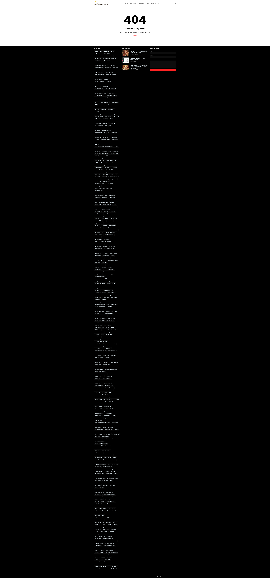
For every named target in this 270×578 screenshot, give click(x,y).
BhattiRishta (105, 118)
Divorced (96, 141)
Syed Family (101, 487)
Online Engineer (109, 334)
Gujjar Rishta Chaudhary (100, 199)
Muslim (114, 322)
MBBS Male (97, 313)
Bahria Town (114, 70)
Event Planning (108, 167)
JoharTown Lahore (109, 213)
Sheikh (116, 478)
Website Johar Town (104, 531)
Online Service (98, 355)
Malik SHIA (97, 267)
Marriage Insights (108, 288)
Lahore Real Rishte (98, 239)
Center (106, 125)
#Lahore (96, 51)
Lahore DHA (97, 225)
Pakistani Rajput (108, 376)
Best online (97, 102)
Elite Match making (110, 155)
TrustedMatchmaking (99, 522)
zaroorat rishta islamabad (100, 568)
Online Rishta (108, 348)
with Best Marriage (109, 550)
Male (107, 264)
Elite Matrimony (107, 158)
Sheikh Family (98, 480)
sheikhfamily (105, 480)
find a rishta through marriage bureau (110, 176)
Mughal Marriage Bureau (100, 320)
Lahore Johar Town (99, 227)
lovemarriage (104, 262)
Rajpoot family (107, 415)
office (113, 332)
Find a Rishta (97, 176)
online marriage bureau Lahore (101, 339)
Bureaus (112, 121)
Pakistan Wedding (99, 362)
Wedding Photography (99, 541)
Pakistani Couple (106, 364)
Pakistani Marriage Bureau (100, 371)
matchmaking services (100, 306)
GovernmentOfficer (99, 195)
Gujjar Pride (104, 197)
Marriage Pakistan (98, 290)
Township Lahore (111, 503)
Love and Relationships (113, 260)
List (101, 260)
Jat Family (106, 211)
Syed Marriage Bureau (99, 492)
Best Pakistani (115, 102)
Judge (116, 213)
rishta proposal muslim (100, 441)
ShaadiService (109, 473)
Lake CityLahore (98, 255)
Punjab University (106, 411)
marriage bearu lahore (109, 269)
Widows (102, 550)
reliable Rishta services (99, 431)
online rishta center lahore (100, 350)
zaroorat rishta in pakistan (100, 566)
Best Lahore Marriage (99, 83)
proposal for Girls (107, 406)
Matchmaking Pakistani (112, 304)
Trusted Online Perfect (99, 520)
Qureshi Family (109, 413)
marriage (110, 267)
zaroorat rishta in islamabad (112, 564)
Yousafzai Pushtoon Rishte (111, 552)
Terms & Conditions (166, 576)
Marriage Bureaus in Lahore (112, 281)
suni (95, 485)
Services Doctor (98, 459)
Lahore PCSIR (114, 237)
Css (108, 132)
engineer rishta (98, 165)
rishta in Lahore (115, 434)
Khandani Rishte (98, 220)
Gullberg (114, 204)
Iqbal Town (97, 209)
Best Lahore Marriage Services (112, 83)
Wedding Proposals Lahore (110, 543)
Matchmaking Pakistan (100, 304)
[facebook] (171, 3)
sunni (99, 485)
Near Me (107, 327)
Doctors (116, 146)
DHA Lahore (105, 137)
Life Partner (97, 260)
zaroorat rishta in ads (99, 564)
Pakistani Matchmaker (113, 373)
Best (115, 77)
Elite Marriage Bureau (99, 155)
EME (116, 160)
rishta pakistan (105, 436)
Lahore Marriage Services (112, 230)
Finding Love (106, 181)
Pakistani (106, 362)
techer (101, 499)
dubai (104, 148)
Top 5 (109, 499)
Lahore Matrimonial (99, 232)
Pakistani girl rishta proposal (111, 369)
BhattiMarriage (98, 118)
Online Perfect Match (99, 348)
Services (114, 457)
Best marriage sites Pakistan (101, 93)
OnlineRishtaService (99, 357)
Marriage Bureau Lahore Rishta (101, 278)
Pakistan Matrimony (111, 360)
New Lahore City (106, 329)
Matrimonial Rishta (99, 309)
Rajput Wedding (98, 425)
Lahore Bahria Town (113, 223)
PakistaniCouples (111, 380)
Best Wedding (111, 109)
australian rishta (98, 70)
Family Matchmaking (108, 172)
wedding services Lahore (109, 545)
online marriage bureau (108, 336)
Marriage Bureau (98, 274)
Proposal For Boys (98, 406)
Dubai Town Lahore (111, 148)
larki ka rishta (106, 255)
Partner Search (98, 390)
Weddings (114, 547)
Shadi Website (110, 478)
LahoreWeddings (98, 253)
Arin (111, 63)
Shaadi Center (98, 462)
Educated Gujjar (114, 153)
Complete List (97, 130)
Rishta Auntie (114, 431)
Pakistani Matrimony (99, 376)
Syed (96, 487)
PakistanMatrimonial (108, 383)
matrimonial (109, 306)
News (112, 329)
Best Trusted (103, 109)
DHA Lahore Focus (113, 137)
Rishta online (97, 436)
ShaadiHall (113, 471)
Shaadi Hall (105, 462)
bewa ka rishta (108, 116)
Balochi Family (98, 77)
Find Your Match (98, 181)
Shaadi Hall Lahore (114, 462)
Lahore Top (105, 246)
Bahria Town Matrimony (111, 74)
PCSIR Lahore (110, 390)
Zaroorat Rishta (107, 559)
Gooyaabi (120, 576)
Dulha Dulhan (97, 151)
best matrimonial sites (99, 100)
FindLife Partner (109, 183)
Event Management (99, 167)
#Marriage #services (104, 51)
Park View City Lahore (99, 387)
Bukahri (111, 118)
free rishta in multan (112, 186)
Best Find (106, 79)
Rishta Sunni (97, 450)
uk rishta (96, 524)
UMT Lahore (102, 524)
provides (112, 408)
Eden (109, 151)
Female (111, 174)
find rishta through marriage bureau (109, 179)
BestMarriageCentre (99, 116)
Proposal (109, 404)
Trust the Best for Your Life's (100, 506)
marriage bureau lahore (100, 276)
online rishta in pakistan (100, 353)
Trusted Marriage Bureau (100, 510)
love (105, 260)
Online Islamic (98, 336)
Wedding (97, 534)
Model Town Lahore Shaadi (100, 315)
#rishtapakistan (98, 53)
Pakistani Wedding (114, 362)
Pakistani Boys (98, 364)
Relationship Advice (99, 429)
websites (112, 531)
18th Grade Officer (98, 56)
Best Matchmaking (99, 95)
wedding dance (98, 536)
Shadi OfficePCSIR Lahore (100, 478)
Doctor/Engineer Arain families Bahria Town (104, 146)
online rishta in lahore (112, 350)
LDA (102, 257)
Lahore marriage (114, 227)
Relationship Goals (109, 429)
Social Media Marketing (111, 483)
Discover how (115, 139)
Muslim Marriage (98, 325)
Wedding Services (98, 545)
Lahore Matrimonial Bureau (110, 232)
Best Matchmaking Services (111, 95)
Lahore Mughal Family (109, 234)
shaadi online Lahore (107, 466)
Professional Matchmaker (100, 404)
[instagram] (175, 3)
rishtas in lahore (108, 452)
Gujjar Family (112, 195)
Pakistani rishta (98, 378)
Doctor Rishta (97, 144)
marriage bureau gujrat (109, 274)
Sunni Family (105, 485)
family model (97, 174)
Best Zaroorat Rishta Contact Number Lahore (137, 59)
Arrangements (108, 67)
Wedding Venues (98, 547)
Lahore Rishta (107, 239)
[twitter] (173, 3)
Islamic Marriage (98, 211)
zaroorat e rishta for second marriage (103, 557)
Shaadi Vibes (106, 471)
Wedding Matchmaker (108, 538)
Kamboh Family (104, 218)
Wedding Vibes (107, 547)
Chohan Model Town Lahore (110, 128)
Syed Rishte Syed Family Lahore (108, 494)
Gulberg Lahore (98, 204)
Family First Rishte (110, 169)
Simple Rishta (98, 483)
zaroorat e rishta (98, 554)
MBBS (116, 311)
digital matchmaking (105, 139)
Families (115, 167)
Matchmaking (105, 299)
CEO (110, 125)
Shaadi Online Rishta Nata (100, 469)
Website (96, 531)
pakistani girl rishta (99, 369)
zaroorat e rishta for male (109, 554)
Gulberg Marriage (107, 204)
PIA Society (116, 399)
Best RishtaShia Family (99, 107)
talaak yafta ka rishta (99, 496)
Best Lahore (108, 81)
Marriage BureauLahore (100, 281)
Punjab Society (98, 411)
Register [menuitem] (141, 3)
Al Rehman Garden (108, 56)
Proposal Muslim (98, 408)
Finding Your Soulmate (99, 183)
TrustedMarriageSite (110, 520)
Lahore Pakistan (106, 237)
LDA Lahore (107, 257)
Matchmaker (97, 299)
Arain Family (107, 60)
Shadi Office (104, 476)
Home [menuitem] (126, 3)
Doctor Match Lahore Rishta (111, 141)
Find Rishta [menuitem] (133, 3)
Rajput (113, 415)
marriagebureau (98, 297)
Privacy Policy (157, 576)
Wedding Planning (99, 543)
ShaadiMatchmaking (99, 473)
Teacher (96, 499)
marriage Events (98, 285)
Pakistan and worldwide (100, 360)
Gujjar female (97, 197)
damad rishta (114, 132)
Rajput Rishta (115, 422)
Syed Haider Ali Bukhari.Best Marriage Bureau (104, 489)
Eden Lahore (115, 151)
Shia (111, 480)
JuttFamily (97, 218)
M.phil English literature (99, 264)
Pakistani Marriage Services (100, 373)
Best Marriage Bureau (99, 88)
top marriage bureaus (99, 501)
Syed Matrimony (109, 492)
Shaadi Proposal (98, 471)
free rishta (104, 186)
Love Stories (97, 262)
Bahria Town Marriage (99, 74)
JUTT (96, 216)
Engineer (114, 162)
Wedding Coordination (106, 534)
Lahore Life (107, 227)
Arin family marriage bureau (101, 65)
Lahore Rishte (108, 244)
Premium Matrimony (99, 401)
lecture (113, 257)
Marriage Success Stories (112, 295)
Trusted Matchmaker (110, 513)
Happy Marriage (107, 206)
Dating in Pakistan (103, 135)
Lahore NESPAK (98, 237)
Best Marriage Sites (108, 90)
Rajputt (104, 427)
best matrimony (109, 100)
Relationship (110, 427)
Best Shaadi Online (110, 107)
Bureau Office (105, 121)
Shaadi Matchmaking (113, 464)
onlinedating (113, 355)
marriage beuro (110, 271)
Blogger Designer (107, 576)
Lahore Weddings (111, 248)
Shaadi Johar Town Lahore (100, 464)
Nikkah (116, 329)
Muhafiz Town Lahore (106, 322)
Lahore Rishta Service (99, 244)
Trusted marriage (111, 508)
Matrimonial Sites (109, 311)
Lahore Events (104, 225)
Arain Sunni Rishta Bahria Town (101, 63)
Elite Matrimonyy (109, 160)
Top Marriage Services (111, 501)
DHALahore (97, 139)
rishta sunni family (106, 450)
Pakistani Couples (98, 367)
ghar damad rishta (99, 190)
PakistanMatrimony (99, 385)
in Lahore (115, 206)
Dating (96, 135)
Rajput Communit (98, 418)
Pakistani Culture (107, 367)
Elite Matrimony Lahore (99, 160)
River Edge (110, 455)
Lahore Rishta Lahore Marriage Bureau (103, 241)
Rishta (107, 431)
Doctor (101, 141)
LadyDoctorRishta (98, 223)
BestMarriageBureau (113, 114)
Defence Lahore (98, 137)
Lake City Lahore (113, 253)
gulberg (112, 202)
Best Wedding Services (99, 111)
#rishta (112, 51)
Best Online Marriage (105, 102)
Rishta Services (110, 448)
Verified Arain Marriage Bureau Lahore (103, 527)
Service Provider (107, 457)
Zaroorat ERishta (98, 559)
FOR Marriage (97, 186)
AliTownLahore (98, 58)
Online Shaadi (106, 355)
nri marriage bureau (99, 332)
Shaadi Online (98, 466)
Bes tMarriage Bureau (107, 77)
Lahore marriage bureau (100, 230)
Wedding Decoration (108, 536)
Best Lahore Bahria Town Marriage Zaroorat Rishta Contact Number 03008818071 (139, 67)
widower (96, 550)
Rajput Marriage (98, 420)
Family (96, 169)
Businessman (98, 123)
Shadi (115, 473)
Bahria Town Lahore (109, 72)
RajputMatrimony (107, 425)
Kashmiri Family (113, 218)
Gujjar (106, 195)
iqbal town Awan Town (106, 209)
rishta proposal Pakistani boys (101, 443)
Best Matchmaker (112, 93)
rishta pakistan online (99, 438)
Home (135, 35)
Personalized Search (108, 399)
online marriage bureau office (101, 341)
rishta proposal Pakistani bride (101, 445)
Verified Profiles (98, 529)
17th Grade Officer (107, 53)
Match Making (114, 297)
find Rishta (97, 179)
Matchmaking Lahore (114, 302)
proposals (106, 408)
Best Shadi (97, 109)
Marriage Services (112, 292)
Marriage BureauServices (100, 283)
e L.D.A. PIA (104, 151)
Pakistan (107, 357)
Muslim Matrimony (108, 325)
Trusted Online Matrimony (100, 508)
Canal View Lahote (99, 125)
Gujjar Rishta (112, 197)
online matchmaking (111, 343)
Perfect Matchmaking (106, 394)
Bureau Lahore (98, 121)
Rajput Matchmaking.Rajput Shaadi (102, 422)
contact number (98, 132)
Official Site (97, 334)
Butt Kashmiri (112, 123)
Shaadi (114, 459)
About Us (174, 576)
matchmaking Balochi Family (101, 302)
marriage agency (98, 269)
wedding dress (98, 538)
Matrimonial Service (109, 309)
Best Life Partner (98, 86)
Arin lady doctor (112, 65)
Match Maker (106, 297)
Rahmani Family (98, 415)
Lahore (105, 223)
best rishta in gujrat (106, 104)
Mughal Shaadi (110, 320)
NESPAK (112, 327)
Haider (96, 206)
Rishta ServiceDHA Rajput (100, 448)
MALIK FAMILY (112, 264)
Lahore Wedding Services (100, 248)
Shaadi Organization (112, 469)
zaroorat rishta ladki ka (113, 568)
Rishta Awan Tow (98, 434)
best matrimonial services (109, 97)
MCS (102, 313)
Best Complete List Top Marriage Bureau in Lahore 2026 (138, 51)
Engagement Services (106, 162)
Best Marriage (106, 86)
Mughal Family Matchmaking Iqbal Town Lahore (105, 318)
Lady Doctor (110, 220)
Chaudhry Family (98, 128)
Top (105, 499)
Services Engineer (107, 459)
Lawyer (112, 255)
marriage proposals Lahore (100, 292)
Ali (114, 56)
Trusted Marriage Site (111, 510)
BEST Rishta (97, 104)
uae (116, 522)
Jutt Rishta (114, 216)
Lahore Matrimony (98, 234)
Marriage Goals (107, 285)
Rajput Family (107, 418)
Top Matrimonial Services (100, 503)
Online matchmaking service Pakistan (103, 346)
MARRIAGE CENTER (111, 283)
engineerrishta (106, 165)
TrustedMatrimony (110, 522)
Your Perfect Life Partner (99, 552)
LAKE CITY (106, 253)
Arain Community (98, 60)
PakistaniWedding (99, 383)
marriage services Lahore (100, 295)
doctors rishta (98, 148)
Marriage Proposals (108, 290)
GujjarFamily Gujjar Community (101, 202)
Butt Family (105, 123)
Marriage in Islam (98, 288)
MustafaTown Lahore (99, 327)
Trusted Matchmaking (99, 515)
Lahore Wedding (112, 246)
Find (116, 174)
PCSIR (104, 390)
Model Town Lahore (109, 313)
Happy (100, 206)
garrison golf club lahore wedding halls (103, 188)
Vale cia (115, 524)
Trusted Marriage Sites (99, 513)
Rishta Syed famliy (99, 452)
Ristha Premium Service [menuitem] (152, 3)
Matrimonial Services (99, 311)
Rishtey (104, 455)
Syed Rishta (97, 494)
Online (102, 334)
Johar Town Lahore (99, 213)
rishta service (112, 445)
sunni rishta (112, 485)
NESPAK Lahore (98, 329)
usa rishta (109, 524)
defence (111, 135)
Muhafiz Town (98, 322)
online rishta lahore (111, 353)
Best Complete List (98, 79)
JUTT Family (101, 216)
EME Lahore (97, 162)
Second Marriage (98, 457)
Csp (104, 132)
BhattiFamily (116, 116)
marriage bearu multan (100, 271)
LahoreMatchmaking (99, 251)
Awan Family (106, 70)
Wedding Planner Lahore (111, 541)
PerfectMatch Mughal (106, 397)
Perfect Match (97, 394)
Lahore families (112, 225)
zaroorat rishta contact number (101, 561)
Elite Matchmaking (99, 158)
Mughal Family (111, 315)
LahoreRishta (108, 251)
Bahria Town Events (99, 72)
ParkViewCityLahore (109, 387)
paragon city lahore (109, 385)
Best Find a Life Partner (99, 81)
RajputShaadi (98, 427)
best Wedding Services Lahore (101, 114)
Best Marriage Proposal (111, 88)
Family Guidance (98, 172)
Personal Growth (98, 399)
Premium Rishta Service (110, 401)
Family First (101, 169)
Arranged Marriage (99, 67)
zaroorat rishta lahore (99, 571)
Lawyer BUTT (97, 257)
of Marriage (107, 332)
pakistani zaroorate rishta (100, 380)
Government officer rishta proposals (102, 193)
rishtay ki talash (98, 455)
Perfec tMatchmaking (106, 392)
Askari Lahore (115, 67)
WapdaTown (113, 529)
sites (103, 483)
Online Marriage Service (100, 343)
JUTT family (108, 216)
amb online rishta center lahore (109, 58)
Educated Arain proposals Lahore (102, 153)
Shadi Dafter (97, 476)
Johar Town (112, 211)
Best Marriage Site (98, 90)
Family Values (105, 174)
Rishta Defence (107, 434)
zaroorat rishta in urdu (112, 566)
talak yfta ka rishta (110, 496)
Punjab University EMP (99, 413)
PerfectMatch (97, 397)
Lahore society (98, 246)
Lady (105, 220)
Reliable (116, 429)
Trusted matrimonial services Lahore (102, 517)
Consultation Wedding (107, 130)
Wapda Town (106, 529)
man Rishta (103, 267)
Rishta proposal (109, 438)
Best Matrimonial (98, 97)
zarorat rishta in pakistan (111, 571)
